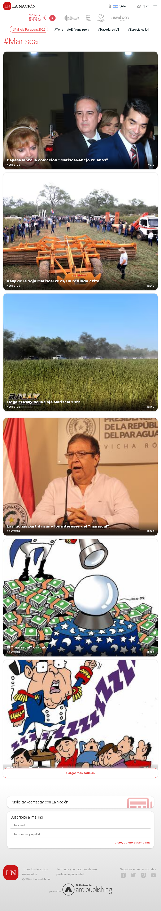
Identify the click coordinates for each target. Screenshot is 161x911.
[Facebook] (123, 875)
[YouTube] (153, 875)
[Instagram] (143, 875)
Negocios (13, 165)
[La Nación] (19, 6)
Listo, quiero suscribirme (133, 842)
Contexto (13, 531)
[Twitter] (133, 875)
